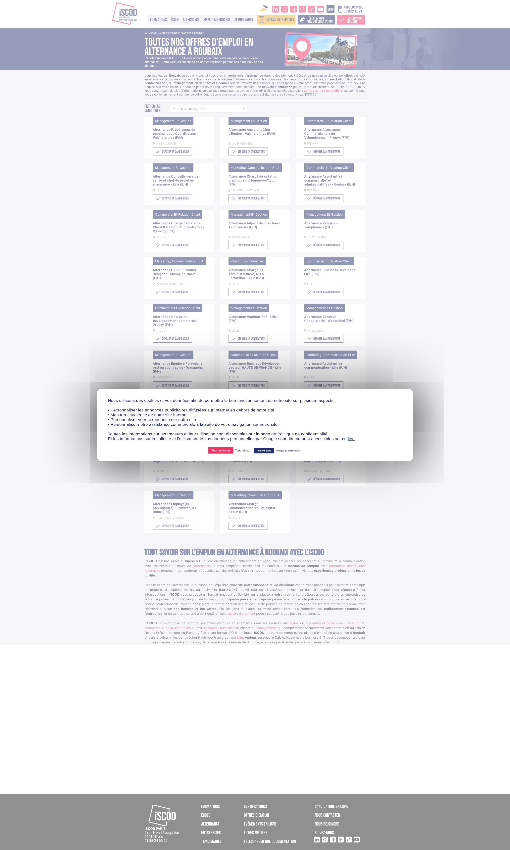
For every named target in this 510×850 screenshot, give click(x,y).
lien (351, 438)
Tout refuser (242, 450)
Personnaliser (264, 450)
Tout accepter (220, 450)
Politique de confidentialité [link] (288, 450)
